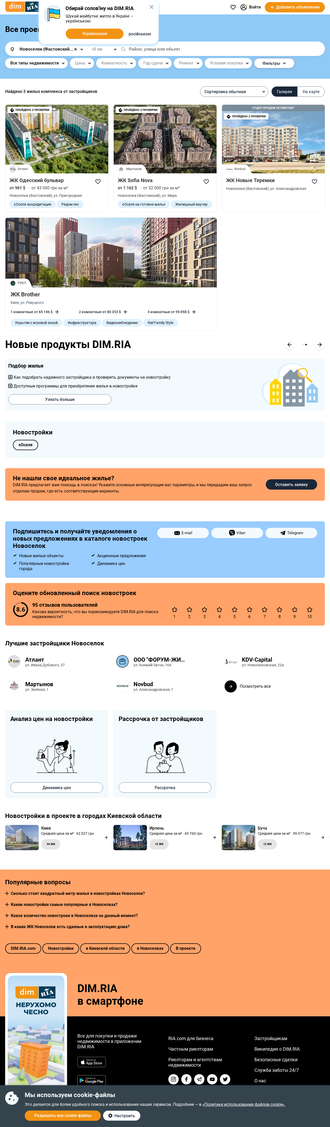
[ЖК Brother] (111, 252)
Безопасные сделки (276, 1059)
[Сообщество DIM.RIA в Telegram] (199, 1079)
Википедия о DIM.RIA (277, 1049)
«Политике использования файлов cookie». (243, 1104)
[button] (7, 893)
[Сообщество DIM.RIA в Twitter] (225, 1079)
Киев (15, 303)
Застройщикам (270, 1038)
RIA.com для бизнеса (190, 1038)
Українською (94, 33)
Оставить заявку (291, 484)
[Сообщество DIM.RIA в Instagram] (173, 1079)
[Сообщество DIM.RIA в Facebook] (186, 1079)
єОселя (25, 444)
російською (140, 33)
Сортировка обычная (225, 91)
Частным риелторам (190, 1049)
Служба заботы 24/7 (276, 1070)
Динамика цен (57, 787)
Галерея (284, 91)
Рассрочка (165, 787)
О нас (260, 1080)
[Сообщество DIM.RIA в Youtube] (212, 1079)
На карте (311, 91)
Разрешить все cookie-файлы (63, 1115)
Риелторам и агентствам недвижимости (195, 1062)
